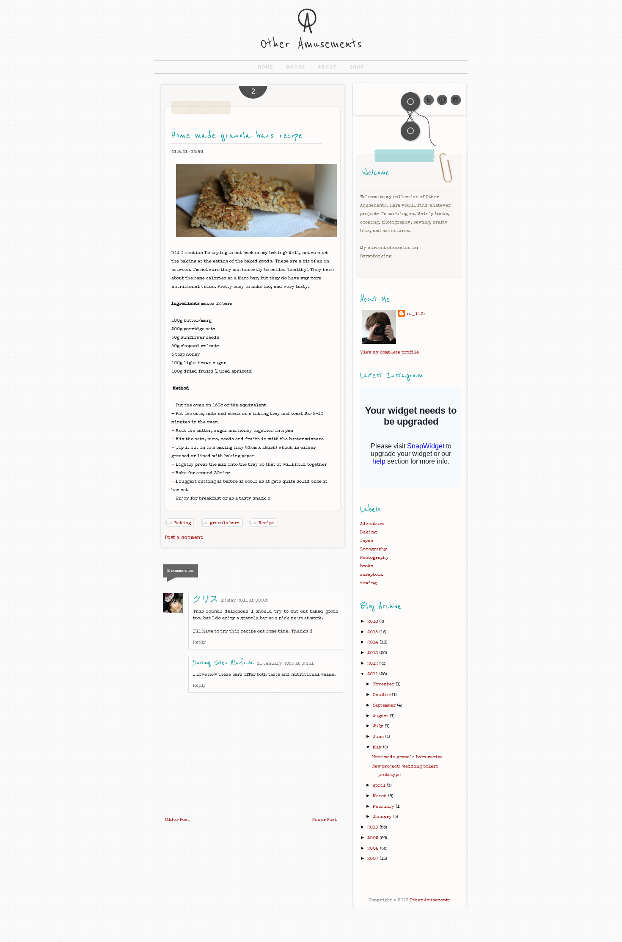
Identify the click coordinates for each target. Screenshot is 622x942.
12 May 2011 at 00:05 (244, 600)
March (380, 796)
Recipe (266, 523)
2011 (373, 674)
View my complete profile (389, 352)
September (385, 705)
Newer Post (324, 820)
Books (295, 67)
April (380, 785)
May (378, 747)
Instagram (456, 100)
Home (265, 67)
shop (357, 67)
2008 (373, 848)
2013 (373, 653)
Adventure (372, 524)
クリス (205, 599)
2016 (373, 621)
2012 (373, 663)
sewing (368, 583)
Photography (374, 557)
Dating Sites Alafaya (223, 662)
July (379, 726)
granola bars (224, 523)
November (384, 684)
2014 (373, 642)
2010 (373, 827)
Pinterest (442, 100)
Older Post (177, 820)
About (327, 67)
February (384, 806)
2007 (373, 858)
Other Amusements (430, 900)
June (379, 737)
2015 (373, 632)
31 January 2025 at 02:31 (285, 663)
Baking (182, 523)
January (383, 817)
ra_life (416, 314)
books (366, 566)
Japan (366, 541)
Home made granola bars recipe (407, 757)
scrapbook (371, 574)
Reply (199, 642)
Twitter (429, 100)
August (381, 716)
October (382, 695)
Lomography (373, 549)
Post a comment (184, 538)
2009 (373, 838)
